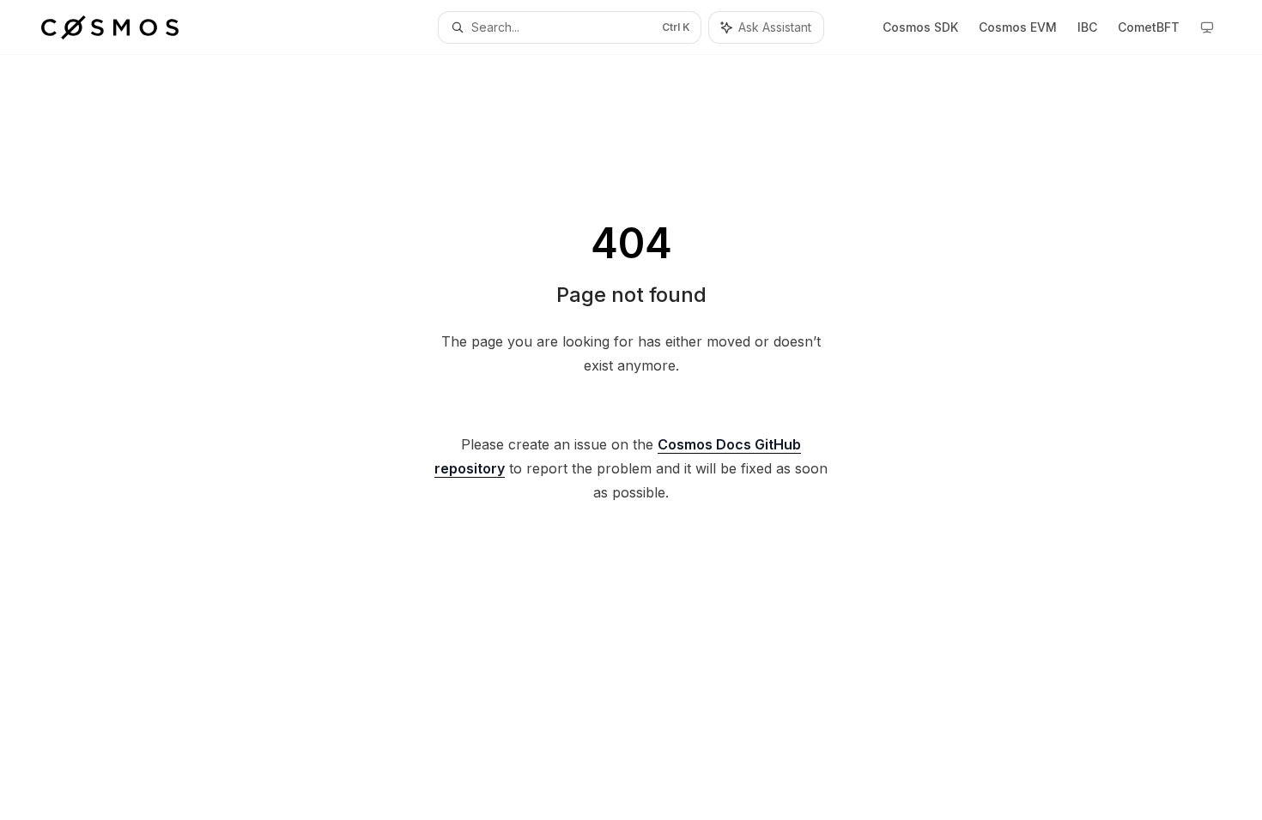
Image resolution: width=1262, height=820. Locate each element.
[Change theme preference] (1207, 27)
